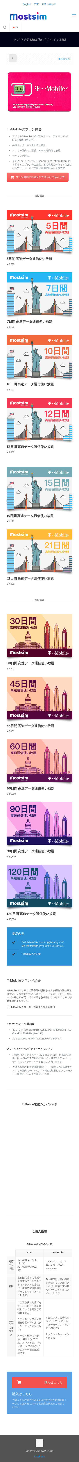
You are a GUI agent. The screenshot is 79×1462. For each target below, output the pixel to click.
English (27, 4)
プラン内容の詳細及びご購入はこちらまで (40, 177)
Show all (65, 59)
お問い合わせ (49, 4)
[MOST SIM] (39, 15)
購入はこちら (53, 1382)
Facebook (39, 1456)
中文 (36, 4)
